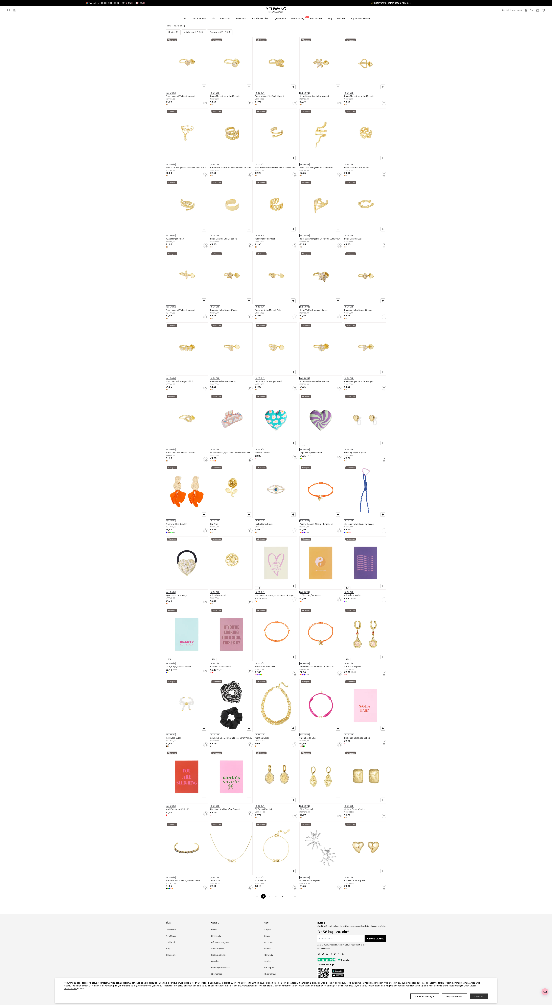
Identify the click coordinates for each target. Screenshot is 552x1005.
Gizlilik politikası (218, 955)
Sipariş (267, 936)
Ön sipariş (268, 942)
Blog (168, 948)
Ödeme (267, 948)
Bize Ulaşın (171, 936)
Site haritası (216, 974)
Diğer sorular (270, 974)
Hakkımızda (171, 929)
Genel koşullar (217, 948)
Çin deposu (269, 967)
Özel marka (216, 936)
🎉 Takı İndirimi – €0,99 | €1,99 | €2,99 (102, 3)
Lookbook (170, 942)
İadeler (267, 961)
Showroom (171, 955)
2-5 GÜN (171, 93)
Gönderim (268, 955)
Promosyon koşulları (220, 967)
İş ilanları (215, 961)
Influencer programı (220, 942)
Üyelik (214, 929)
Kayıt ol (267, 929)
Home (168, 25)
